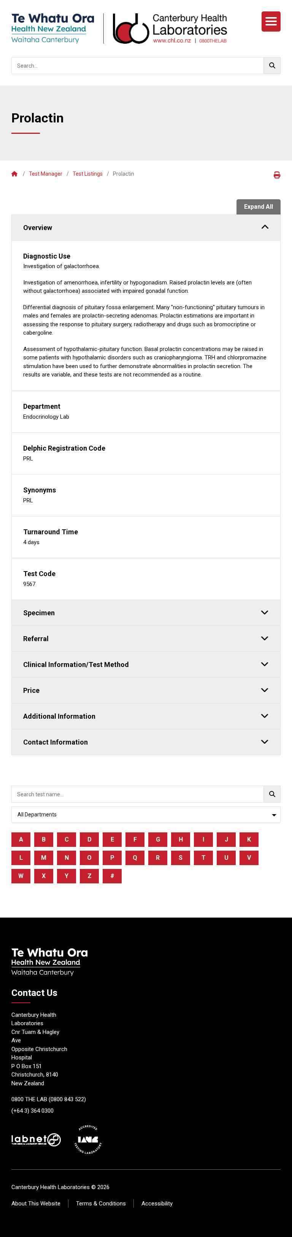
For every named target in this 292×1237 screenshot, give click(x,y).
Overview (37, 228)
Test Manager (45, 174)
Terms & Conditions (101, 1203)
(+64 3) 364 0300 (32, 1110)
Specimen (39, 613)
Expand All (258, 206)
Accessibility (157, 1203)
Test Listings (88, 174)
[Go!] (272, 65)
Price (31, 690)
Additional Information (59, 716)
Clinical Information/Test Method (76, 665)
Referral (36, 639)
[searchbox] (146, 65)
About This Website (35, 1203)
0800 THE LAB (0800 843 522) (48, 1099)
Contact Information (55, 742)
